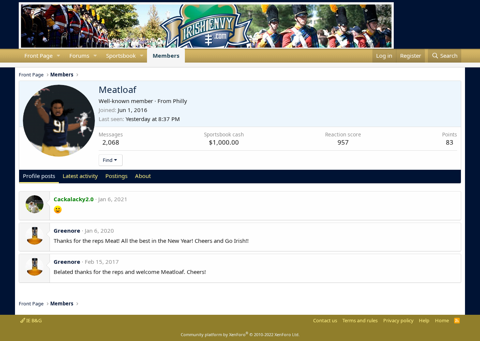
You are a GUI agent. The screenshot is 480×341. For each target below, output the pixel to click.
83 (449, 142)
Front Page (38, 55)
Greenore (67, 230)
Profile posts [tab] (39, 175)
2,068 (110, 142)
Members (166, 55)
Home (442, 320)
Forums (79, 55)
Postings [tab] (116, 175)
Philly (180, 101)
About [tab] (143, 175)
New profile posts (25, 65)
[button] (58, 56)
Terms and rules (360, 320)
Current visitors (19, 65)
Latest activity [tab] (80, 175)
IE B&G (33, 320)
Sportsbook (121, 55)
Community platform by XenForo (240, 334)
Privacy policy (398, 320)
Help (424, 320)
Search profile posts (31, 65)
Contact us (325, 320)
